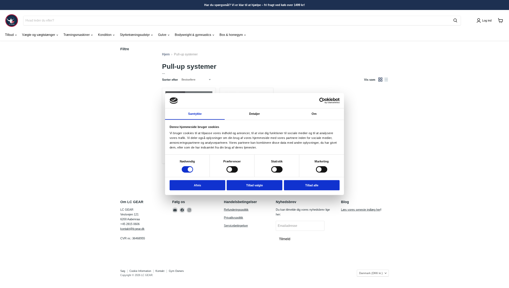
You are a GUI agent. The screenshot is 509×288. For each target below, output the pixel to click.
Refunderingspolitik (236, 209)
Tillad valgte (254, 185)
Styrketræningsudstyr (135, 34)
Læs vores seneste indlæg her (360, 209)
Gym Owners (176, 270)
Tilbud (10, 34)
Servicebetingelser (236, 225)
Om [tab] (314, 113)
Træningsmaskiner (76, 34)
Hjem (166, 54)
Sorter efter (170, 79)
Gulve (162, 34)
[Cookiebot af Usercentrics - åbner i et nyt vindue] (322, 101)
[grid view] (380, 79)
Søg (122, 270)
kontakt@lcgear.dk (132, 228)
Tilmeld (284, 239)
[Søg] (455, 20)
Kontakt (159, 270)
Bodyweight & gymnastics (193, 34)
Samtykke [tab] (195, 113)
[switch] (232, 169)
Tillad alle (311, 185)
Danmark (371, 273)
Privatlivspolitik (233, 217)
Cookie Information (140, 270)
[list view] (386, 79)
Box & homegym (232, 34)
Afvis (197, 185)
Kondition (105, 34)
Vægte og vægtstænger (39, 34)
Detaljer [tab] (254, 113)
